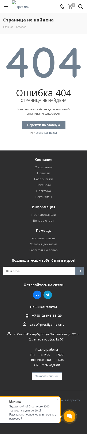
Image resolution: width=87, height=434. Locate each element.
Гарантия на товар (43, 250)
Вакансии (44, 185)
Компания (43, 159)
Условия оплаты (43, 238)
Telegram (48, 295)
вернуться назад (46, 133)
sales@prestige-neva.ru (47, 324)
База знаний (43, 179)
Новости (43, 173)
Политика (43, 191)
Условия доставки (43, 244)
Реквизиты (43, 197)
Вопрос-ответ (43, 220)
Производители (43, 214)
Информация (43, 207)
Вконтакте (37, 295)
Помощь (43, 230)
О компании (44, 167)
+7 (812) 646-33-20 (47, 315)
